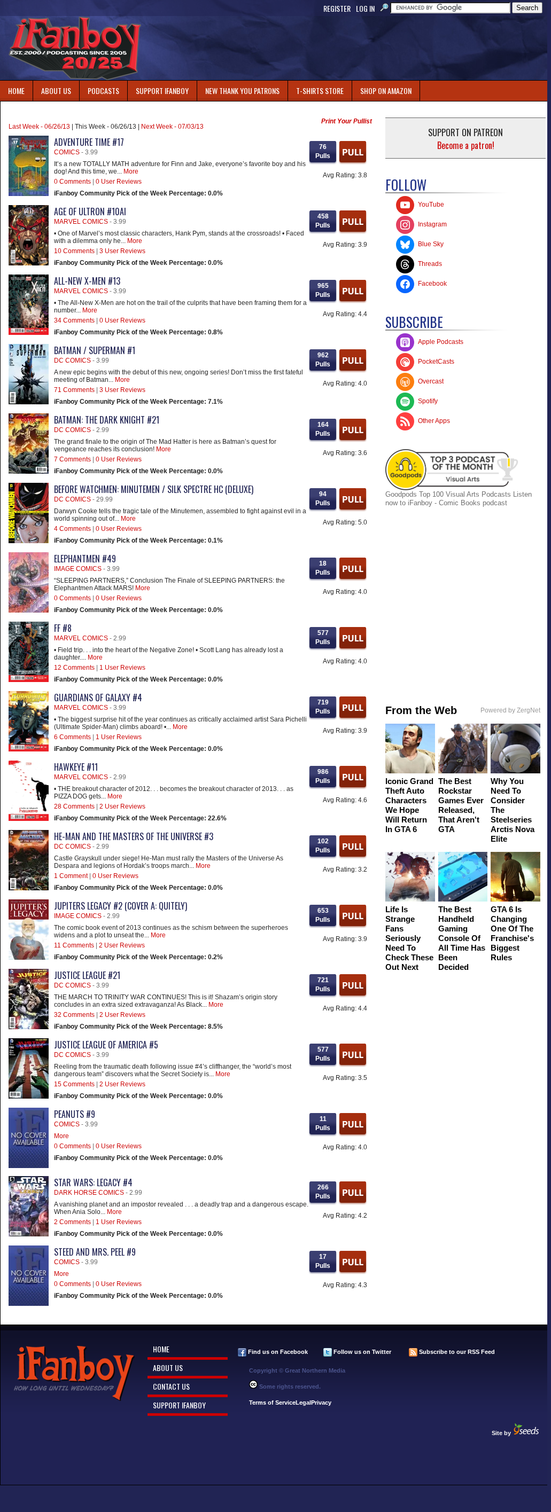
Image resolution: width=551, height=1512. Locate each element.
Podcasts (99, 88)
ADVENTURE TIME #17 (89, 142)
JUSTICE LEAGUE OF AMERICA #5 (106, 1044)
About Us (56, 90)
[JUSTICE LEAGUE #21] (29, 1027)
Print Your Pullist (346, 121)
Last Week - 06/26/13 (39, 126)
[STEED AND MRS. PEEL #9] (29, 1303)
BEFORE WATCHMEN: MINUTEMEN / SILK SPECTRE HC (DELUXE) (153, 489)
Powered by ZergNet (510, 710)
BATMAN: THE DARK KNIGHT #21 (106, 419)
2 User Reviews (122, 806)
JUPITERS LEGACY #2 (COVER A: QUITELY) (120, 905)
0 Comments (72, 181)
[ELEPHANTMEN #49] (29, 610)
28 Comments (74, 806)
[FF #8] (29, 680)
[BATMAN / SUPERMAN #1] (29, 402)
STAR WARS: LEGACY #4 (93, 1182)
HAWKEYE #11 (76, 767)
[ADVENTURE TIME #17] (29, 194)
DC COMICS (72, 360)
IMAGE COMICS (78, 569)
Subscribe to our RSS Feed (456, 1352)
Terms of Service (272, 1402)
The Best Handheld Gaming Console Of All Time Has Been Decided (461, 938)
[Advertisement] (352, 48)
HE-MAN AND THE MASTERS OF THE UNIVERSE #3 (133, 836)
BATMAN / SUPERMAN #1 (94, 350)
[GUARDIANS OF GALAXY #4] (29, 749)
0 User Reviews (119, 181)
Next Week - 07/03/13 (172, 126)
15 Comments (74, 1084)
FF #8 (63, 628)
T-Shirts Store (320, 90)
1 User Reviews (122, 667)
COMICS (67, 152)
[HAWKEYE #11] (29, 818)
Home (16, 90)
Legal (303, 1402)
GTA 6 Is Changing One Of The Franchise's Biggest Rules (512, 933)
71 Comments (74, 390)
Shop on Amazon (386, 90)
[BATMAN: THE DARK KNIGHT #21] (29, 471)
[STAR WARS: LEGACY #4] (29, 1234)
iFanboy (75, 48)
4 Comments (72, 528)
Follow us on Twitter (361, 1352)
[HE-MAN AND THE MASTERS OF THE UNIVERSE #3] (29, 888)
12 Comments (74, 667)
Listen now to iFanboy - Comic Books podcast (458, 498)
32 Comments (74, 1015)
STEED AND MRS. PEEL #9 (95, 1251)
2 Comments (72, 1222)
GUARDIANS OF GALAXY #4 (98, 697)
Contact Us (171, 1386)
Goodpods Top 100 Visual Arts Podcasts (449, 494)
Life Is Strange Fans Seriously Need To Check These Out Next (409, 938)
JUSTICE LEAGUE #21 (87, 975)
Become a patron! (465, 145)
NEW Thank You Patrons (242, 90)
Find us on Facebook (277, 1352)
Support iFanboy (158, 88)
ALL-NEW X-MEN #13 (87, 281)
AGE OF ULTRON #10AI (90, 211)
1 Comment (71, 876)
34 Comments (74, 320)
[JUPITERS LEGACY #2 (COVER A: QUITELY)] (29, 957)
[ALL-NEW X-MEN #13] (29, 332)
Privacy (321, 1402)
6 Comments (72, 737)
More (130, 171)
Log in (365, 8)
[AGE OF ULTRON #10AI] (29, 263)
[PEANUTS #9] (29, 1166)
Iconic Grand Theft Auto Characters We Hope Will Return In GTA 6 (409, 805)
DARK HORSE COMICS (89, 1192)
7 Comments (72, 459)
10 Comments (74, 251)
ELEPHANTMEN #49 (85, 558)
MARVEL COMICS (81, 221)
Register (337, 8)
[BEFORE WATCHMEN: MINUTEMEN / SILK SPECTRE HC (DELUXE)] (29, 541)
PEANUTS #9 (74, 1114)
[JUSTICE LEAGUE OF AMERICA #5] (29, 1096)
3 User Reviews (122, 251)
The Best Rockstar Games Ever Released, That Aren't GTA (461, 805)
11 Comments (74, 945)
